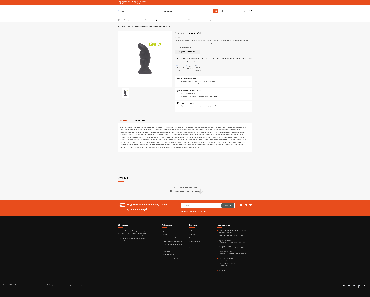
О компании (123, 225)
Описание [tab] (123, 120)
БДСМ (189, 20)
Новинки (199, 20)
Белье (180, 20)
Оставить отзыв (187, 37)
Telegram (230, 251)
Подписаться (228, 205)
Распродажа (209, 20)
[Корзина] (250, 11)
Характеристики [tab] (138, 120)
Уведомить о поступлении (188, 52)
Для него (159, 20)
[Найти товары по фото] (221, 11)
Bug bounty (222, 270)
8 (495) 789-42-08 (140, 2)
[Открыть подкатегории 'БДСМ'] (194, 19)
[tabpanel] (185, 137)
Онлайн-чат (222, 251)
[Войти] (244, 11)
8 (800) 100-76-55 (125, 2)
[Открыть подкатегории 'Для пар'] (175, 19)
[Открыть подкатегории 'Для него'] (164, 19)
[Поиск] (215, 11)
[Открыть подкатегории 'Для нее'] (153, 19)
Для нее (147, 20)
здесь (216, 96)
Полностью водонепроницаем (189, 58)
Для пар (169, 20)
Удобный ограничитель (201, 61)
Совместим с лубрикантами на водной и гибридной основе (220, 58)
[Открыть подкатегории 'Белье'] (184, 19)
